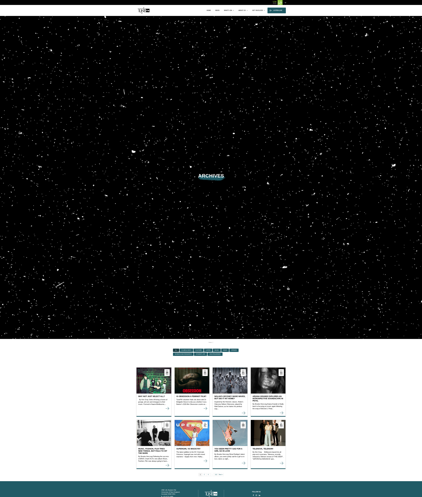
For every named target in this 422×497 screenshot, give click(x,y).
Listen (208, 350)
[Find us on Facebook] (253, 495)
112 (216, 474)
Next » (221, 474)
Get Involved (257, 10)
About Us (242, 10)
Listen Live (277, 10)
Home (209, 10)
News (217, 10)
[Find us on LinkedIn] (259, 495)
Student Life (200, 354)
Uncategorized (215, 354)
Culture (198, 350)
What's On (228, 10)
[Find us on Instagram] (256, 495)
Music (217, 350)
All (176, 350)
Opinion (234, 350)
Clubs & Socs (186, 350)
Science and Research (183, 354)
